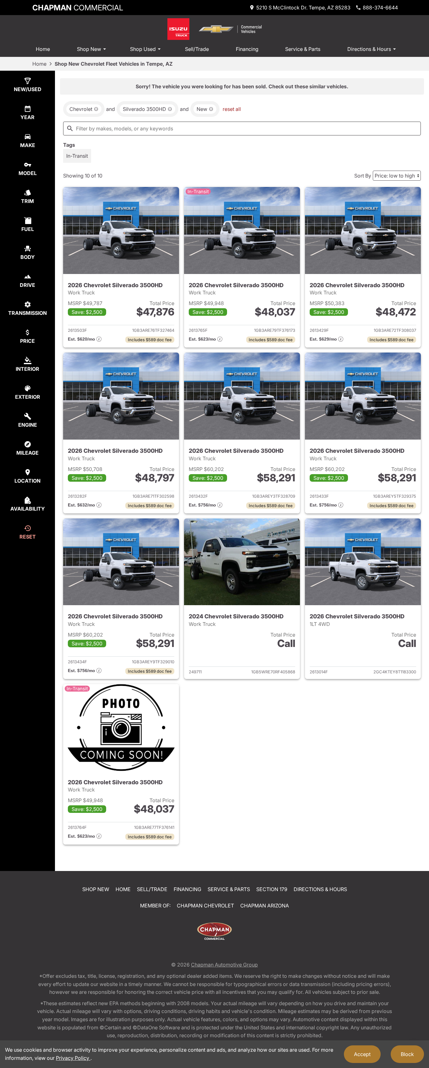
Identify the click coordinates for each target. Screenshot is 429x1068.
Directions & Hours (369, 49)
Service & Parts (302, 49)
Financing (247, 49)
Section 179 (271, 889)
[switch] (77, 156)
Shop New (89, 49)
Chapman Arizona (264, 905)
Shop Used (143, 49)
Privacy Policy (73, 1058)
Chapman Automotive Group (224, 964)
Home (43, 49)
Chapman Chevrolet (205, 905)
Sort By (362, 176)
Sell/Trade (197, 49)
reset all (232, 109)
